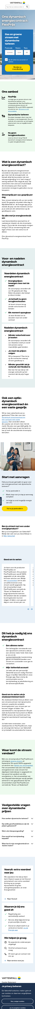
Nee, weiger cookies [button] (17, 1001)
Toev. (26, 48)
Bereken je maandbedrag (17, 68)
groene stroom (16, 761)
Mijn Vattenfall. (9, 536)
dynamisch (6, 417)
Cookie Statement (9, 982)
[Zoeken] (27, 7)
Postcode (8, 48)
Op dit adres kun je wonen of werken (18, 61)
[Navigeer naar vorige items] (28, 609)
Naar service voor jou (15, 961)
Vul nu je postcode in (15, 508)
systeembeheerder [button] (13, 657)
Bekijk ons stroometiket (23, 765)
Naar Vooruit (12, 899)
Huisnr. (18, 48)
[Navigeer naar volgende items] (31, 609)
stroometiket (12, 581)
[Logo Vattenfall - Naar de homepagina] (17, 3)
